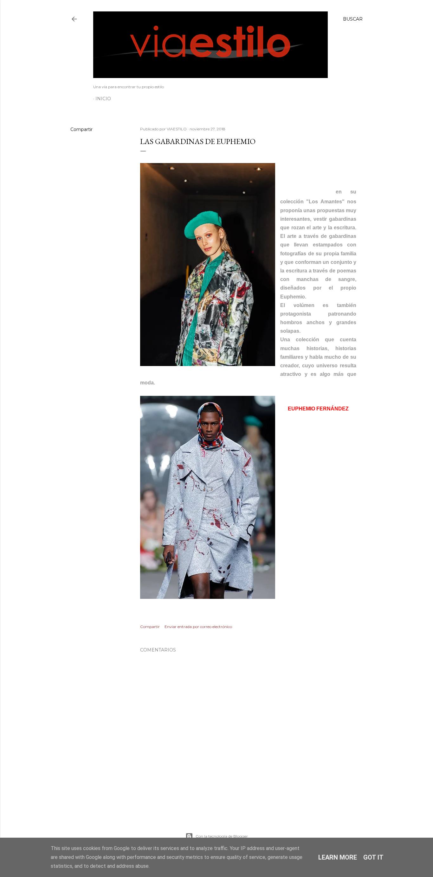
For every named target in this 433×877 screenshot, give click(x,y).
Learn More (337, 857)
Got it (373, 857)
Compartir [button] (81, 129)
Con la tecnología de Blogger (222, 836)
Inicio (103, 98)
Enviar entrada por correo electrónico (198, 626)
